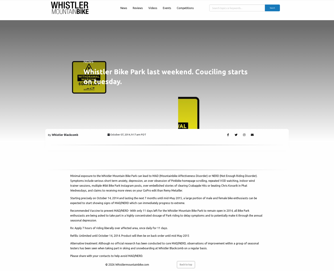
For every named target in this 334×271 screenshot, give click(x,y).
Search (272, 8)
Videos (152, 8)
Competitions (185, 8)
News (123, 8)
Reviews (138, 8)
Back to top (186, 264)
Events (167, 8)
